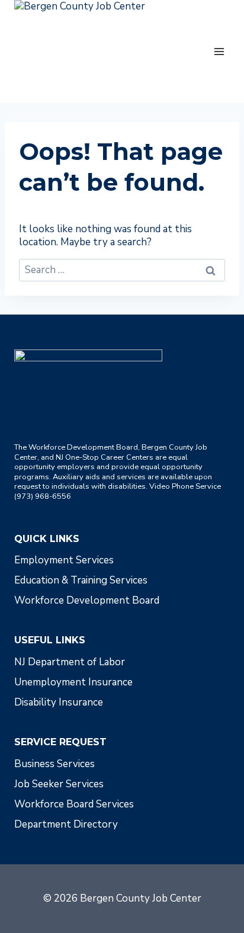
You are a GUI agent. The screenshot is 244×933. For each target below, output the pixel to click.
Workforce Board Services (74, 804)
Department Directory (66, 824)
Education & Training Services (80, 580)
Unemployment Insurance (73, 682)
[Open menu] (219, 51)
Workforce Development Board (86, 600)
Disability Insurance (58, 702)
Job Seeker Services (59, 784)
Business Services (54, 764)
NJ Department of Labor (69, 662)
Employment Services (64, 560)
